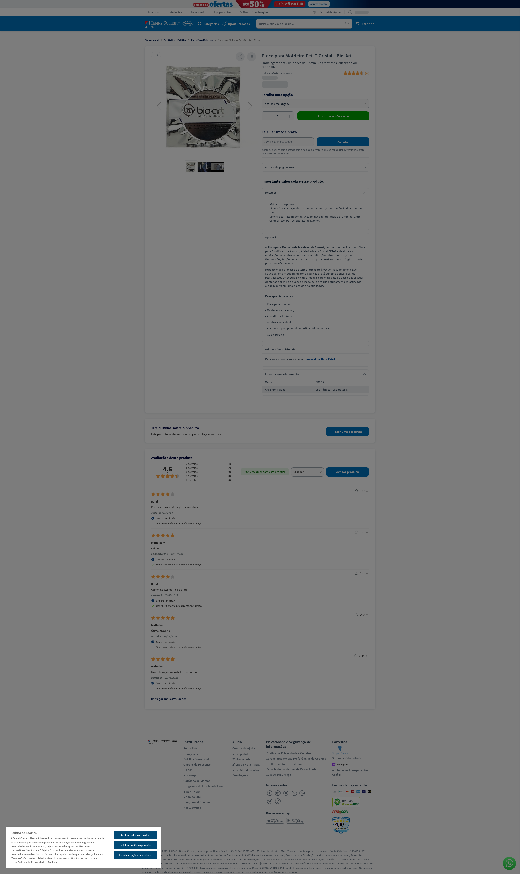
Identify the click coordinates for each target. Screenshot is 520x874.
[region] (83, 847)
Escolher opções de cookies (135, 855)
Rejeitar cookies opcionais (135, 845)
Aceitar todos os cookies (135, 835)
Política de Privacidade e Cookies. (38, 862)
